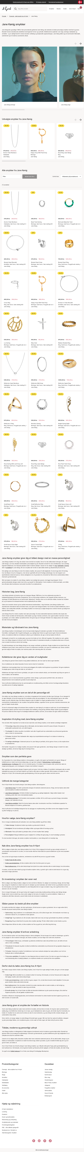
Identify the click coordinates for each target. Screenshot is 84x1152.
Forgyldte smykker (50, 1088)
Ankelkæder (5, 1082)
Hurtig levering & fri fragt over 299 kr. (23, 2)
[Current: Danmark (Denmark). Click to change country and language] (80, 2)
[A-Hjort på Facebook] (33, 1141)
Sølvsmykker (48, 1090)
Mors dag (47, 1077)
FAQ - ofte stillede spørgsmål (10, 1127)
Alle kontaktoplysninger (42, 1150)
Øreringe (4, 1072)
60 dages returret (41, 2)
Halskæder (5, 1080)
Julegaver (47, 1085)
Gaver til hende (49, 1093)
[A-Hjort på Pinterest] (44, 1141)
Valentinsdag (48, 1072)
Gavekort (4, 1114)
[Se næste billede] (80, 43)
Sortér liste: (55, 176)
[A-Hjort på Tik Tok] (50, 1141)
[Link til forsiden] (6, 9)
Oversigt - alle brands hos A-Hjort (18, 16)
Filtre (4, 176)
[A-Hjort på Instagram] (39, 1141)
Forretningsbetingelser (8, 1125)
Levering (4, 1111)
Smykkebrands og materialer (10, 1122)
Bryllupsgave (48, 1096)
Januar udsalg (48, 1069)
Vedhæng (4, 1085)
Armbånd (4, 1077)
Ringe (3, 1075)
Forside (4, 16)
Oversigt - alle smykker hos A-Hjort (12, 1069)
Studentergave (49, 1080)
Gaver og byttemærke (8, 1117)
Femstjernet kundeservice (56, 2)
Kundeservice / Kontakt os (9, 1130)
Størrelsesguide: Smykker (9, 1133)
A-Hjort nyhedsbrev (7, 1109)
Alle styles (5, 1093)
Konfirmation (48, 1075)
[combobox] (32, 8)
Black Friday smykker (51, 1082)
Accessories (5, 1088)
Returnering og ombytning (9, 1119)
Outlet (3, 1090)
